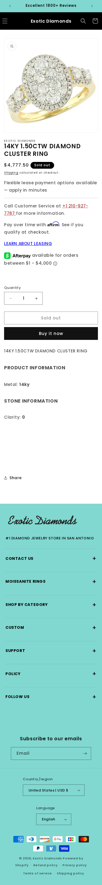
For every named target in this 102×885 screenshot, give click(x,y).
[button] (83, 21)
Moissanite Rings (51, 581)
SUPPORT (51, 651)
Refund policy (45, 865)
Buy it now (51, 333)
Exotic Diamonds (47, 858)
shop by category (51, 604)
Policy (51, 673)
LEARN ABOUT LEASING (28, 243)
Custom (51, 627)
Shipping (11, 173)
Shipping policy (70, 873)
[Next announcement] (92, 6)
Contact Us (51, 558)
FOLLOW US (51, 697)
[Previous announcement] (10, 6)
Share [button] (16, 478)
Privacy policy (75, 865)
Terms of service (37, 873)
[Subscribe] (85, 753)
